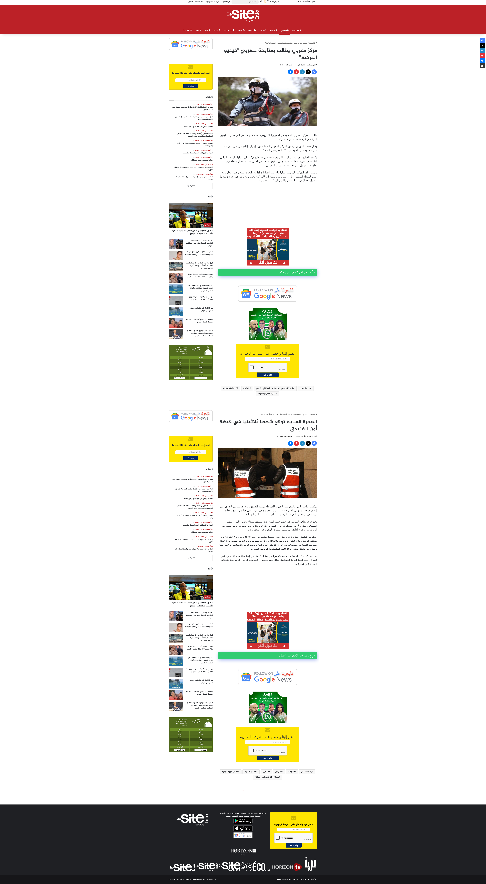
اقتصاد (262, 30)
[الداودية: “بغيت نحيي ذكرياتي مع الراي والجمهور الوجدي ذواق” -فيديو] (176, 255)
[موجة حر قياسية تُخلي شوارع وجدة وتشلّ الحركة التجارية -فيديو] (176, 300)
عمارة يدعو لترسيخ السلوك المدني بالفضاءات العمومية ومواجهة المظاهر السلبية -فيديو (200, 333)
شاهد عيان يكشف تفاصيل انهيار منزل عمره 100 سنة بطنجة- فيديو (200, 275)
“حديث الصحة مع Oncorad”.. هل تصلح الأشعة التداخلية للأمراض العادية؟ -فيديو (200, 288)
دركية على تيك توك (267, 394)
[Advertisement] (267, 203)
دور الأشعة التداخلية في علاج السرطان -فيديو (201, 309)
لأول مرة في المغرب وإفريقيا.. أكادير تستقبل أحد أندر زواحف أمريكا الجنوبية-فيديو (199, 266)
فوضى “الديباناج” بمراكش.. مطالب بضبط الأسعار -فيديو (199, 320)
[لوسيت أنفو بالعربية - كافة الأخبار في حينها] (243, 16)
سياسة (273, 30)
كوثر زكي (300, 65)
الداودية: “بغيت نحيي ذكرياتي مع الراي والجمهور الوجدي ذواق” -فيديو (199, 253)
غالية (207, 30)
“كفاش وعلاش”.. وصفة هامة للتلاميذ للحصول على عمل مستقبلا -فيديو (199, 243)
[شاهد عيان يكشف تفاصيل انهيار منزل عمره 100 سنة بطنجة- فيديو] (176, 278)
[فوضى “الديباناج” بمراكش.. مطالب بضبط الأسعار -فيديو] (176, 323)
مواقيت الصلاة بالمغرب (283, 879)
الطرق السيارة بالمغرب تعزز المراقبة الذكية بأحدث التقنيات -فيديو (192, 232)
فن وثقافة (228, 30)
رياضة (240, 30)
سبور (198, 30)
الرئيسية (295, 30)
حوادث (251, 30)
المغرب (246, 388)
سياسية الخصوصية (300, 879)
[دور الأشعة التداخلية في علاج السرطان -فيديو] (176, 311)
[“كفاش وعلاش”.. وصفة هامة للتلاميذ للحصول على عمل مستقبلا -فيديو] (176, 244)
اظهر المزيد (191, 185)
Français (186, 30)
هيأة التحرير (312, 879)
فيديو (216, 30)
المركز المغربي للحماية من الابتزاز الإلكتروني (274, 388)
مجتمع (283, 30)
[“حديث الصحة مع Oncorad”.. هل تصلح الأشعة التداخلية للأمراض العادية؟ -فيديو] (176, 289)
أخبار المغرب (305, 388)
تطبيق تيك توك (230, 388)
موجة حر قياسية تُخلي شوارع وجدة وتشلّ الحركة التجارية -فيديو (199, 298)
